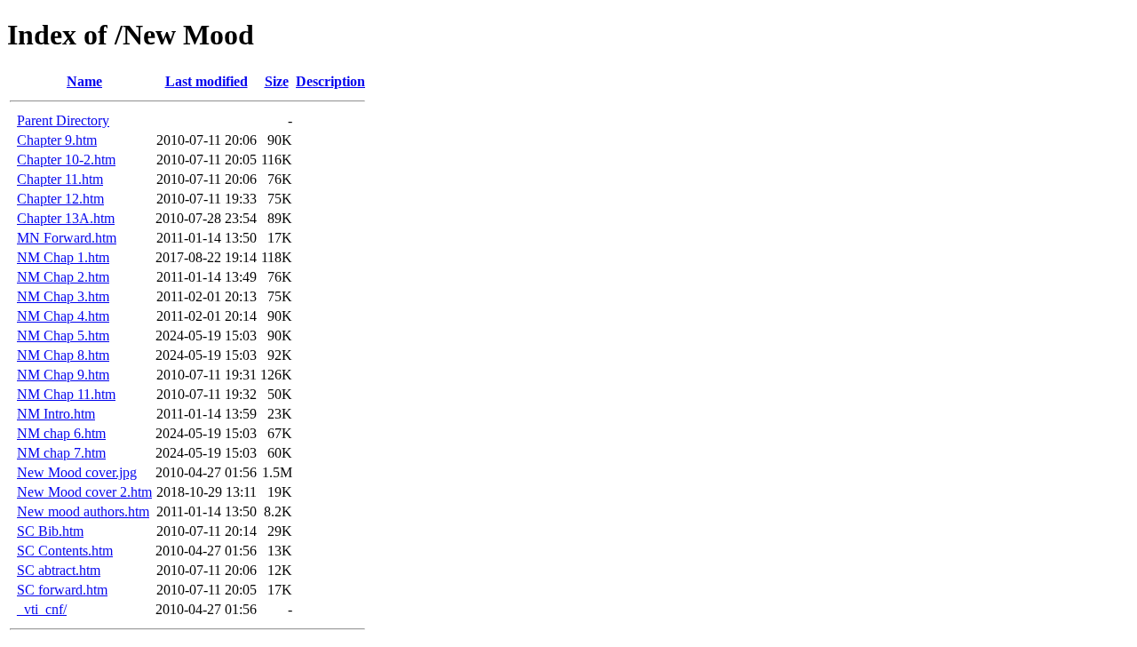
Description (330, 81)
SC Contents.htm (65, 550)
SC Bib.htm (50, 531)
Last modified (206, 81)
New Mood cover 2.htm (84, 491)
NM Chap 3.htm (63, 296)
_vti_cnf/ (42, 609)
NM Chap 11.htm (66, 394)
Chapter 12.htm (60, 198)
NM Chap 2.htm (63, 276)
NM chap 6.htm (61, 433)
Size (277, 81)
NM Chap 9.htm (63, 374)
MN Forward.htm (66, 237)
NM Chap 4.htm (63, 316)
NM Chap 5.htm (63, 335)
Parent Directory (63, 120)
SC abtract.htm (58, 570)
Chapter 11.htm (60, 179)
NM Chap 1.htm (63, 257)
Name (84, 81)
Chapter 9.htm (57, 140)
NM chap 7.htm (61, 452)
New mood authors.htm (83, 511)
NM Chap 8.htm (63, 355)
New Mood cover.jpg (77, 472)
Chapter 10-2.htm (66, 159)
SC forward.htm (62, 589)
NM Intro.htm (56, 413)
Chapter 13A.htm (66, 218)
